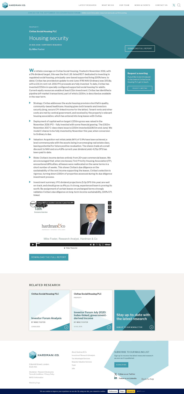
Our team (124, 5)
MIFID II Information (36, 377)
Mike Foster (38, 49)
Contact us (161, 5)
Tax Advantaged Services (81, 358)
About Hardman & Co (79, 352)
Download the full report (48, 257)
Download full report (140, 48)
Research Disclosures (46, 372)
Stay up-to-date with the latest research (133, 317)
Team (74, 365)
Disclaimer (33, 372)
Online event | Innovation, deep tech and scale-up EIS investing (104, 13)
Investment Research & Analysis (83, 355)
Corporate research (52, 45)
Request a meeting (140, 88)
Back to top (148, 379)
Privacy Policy (49, 374)
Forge (38, 383)
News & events (142, 5)
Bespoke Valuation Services (82, 362)
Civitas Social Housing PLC (43, 31)
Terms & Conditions (36, 374)
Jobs (73, 368)
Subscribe (121, 365)
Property (34, 27)
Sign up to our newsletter (129, 327)
